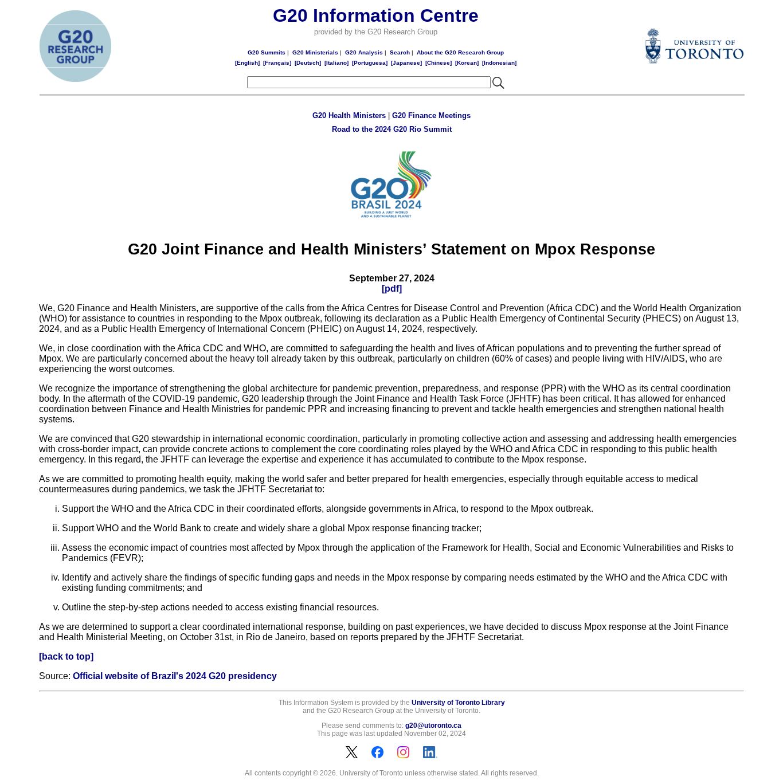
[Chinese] (438, 63)
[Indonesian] (499, 63)
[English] (247, 63)
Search (400, 52)
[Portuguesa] (369, 63)
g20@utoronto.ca (433, 726)
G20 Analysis (364, 52)
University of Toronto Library (458, 703)
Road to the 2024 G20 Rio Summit (392, 129)
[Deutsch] (308, 63)
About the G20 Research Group (460, 52)
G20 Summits (266, 52)
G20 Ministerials (315, 52)
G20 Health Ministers (349, 115)
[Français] (277, 63)
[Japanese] (406, 63)
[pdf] (392, 288)
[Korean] (467, 63)
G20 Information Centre (376, 15)
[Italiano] (336, 63)
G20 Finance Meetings (431, 115)
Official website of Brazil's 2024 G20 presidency (175, 676)
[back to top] (66, 656)
